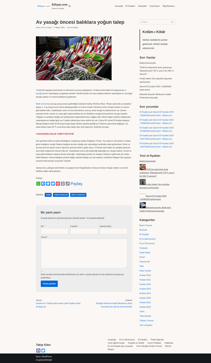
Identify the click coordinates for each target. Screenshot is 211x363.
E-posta (74, 226)
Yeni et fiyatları (72, 27)
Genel (142, 257)
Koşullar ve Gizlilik (136, 343)
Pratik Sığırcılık (157, 340)
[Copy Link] (67, 184)
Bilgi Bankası (168, 6)
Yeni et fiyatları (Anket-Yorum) (149, 346)
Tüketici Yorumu (147, 321)
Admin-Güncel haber (44, 27)
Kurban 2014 (145, 293)
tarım (48, 195)
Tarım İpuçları (145, 316)
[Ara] (172, 22)
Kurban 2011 (145, 280)
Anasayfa (119, 6)
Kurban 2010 (145, 275)
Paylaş (76, 184)
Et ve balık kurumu (148, 239)
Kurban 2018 (145, 298)
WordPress (47, 357)
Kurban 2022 (145, 307)
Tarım (142, 311)
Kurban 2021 (145, 302)
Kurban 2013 (145, 289)
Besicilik (143, 230)
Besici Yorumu (146, 225)
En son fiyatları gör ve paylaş (120, 346)
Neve (38, 357)
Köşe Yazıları (145, 271)
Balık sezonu (41, 104)
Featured (143, 248)
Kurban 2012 (145, 284)
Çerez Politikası (154, 343)
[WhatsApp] (38, 184)
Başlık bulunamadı (148, 63)
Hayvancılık (145, 262)
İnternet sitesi (105, 226)
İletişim (111, 349)
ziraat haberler (78, 195)
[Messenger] (48, 184)
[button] (70, 6)
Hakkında (169, 343)
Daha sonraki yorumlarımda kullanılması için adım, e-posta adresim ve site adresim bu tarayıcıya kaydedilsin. (82, 276)
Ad (42, 226)
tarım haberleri (61, 195)
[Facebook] (43, 184)
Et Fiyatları (130, 6)
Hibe (142, 266)
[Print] (62, 184)
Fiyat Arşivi (154, 6)
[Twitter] (53, 184)
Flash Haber (145, 253)
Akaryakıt (142, 6)
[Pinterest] (57, 184)
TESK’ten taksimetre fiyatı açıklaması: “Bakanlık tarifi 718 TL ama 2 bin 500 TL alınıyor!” (157, 70)
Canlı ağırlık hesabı (116, 343)
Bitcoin (168, 346)
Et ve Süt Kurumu (147, 243)
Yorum (44, 237)
